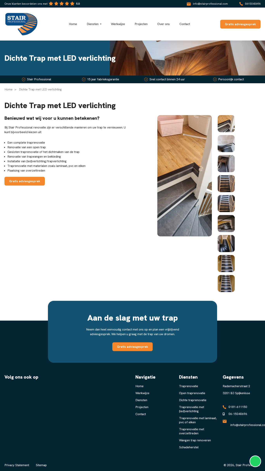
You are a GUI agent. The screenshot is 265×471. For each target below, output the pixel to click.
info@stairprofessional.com (210, 3)
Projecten (141, 407)
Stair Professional (39, 79)
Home (8, 89)
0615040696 (253, 3)
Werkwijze (142, 393)
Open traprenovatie (192, 393)
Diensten (141, 400)
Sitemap (41, 465)
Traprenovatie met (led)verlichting (191, 409)
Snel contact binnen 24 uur (167, 79)
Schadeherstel (189, 447)
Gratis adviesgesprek (240, 24)
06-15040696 (238, 414)
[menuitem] (226, 123)
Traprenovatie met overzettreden (191, 431)
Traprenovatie (188, 386)
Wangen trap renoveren (195, 440)
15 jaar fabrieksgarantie (103, 79)
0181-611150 (238, 407)
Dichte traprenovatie (192, 400)
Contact (140, 414)
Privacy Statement (16, 465)
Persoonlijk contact (231, 79)
